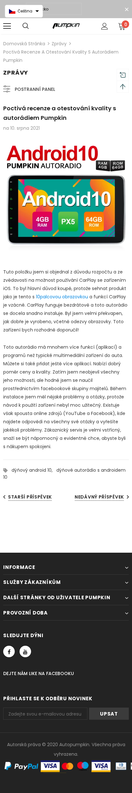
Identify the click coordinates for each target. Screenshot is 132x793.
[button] (24, 11)
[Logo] (66, 26)
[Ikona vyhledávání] (25, 26)
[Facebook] (9, 651)
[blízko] (126, 9)
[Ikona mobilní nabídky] (7, 26)
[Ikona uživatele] (104, 26)
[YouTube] (25, 651)
